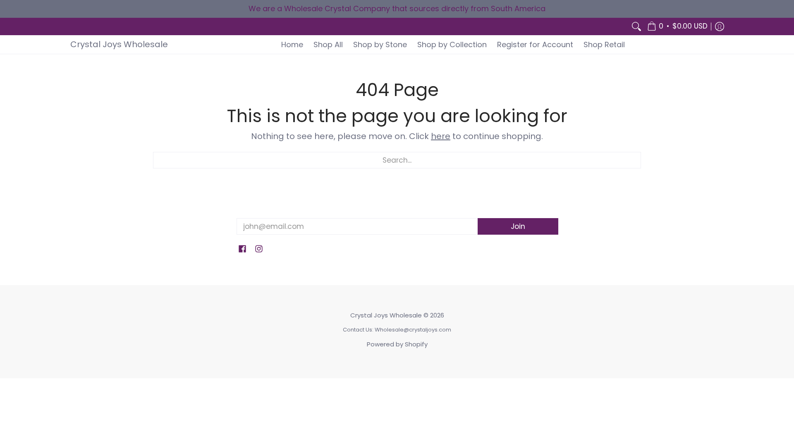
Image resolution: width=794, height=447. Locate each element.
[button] (677, 27)
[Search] (636, 27)
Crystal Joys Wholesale (119, 44)
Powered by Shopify (397, 344)
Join (518, 226)
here (440, 136)
